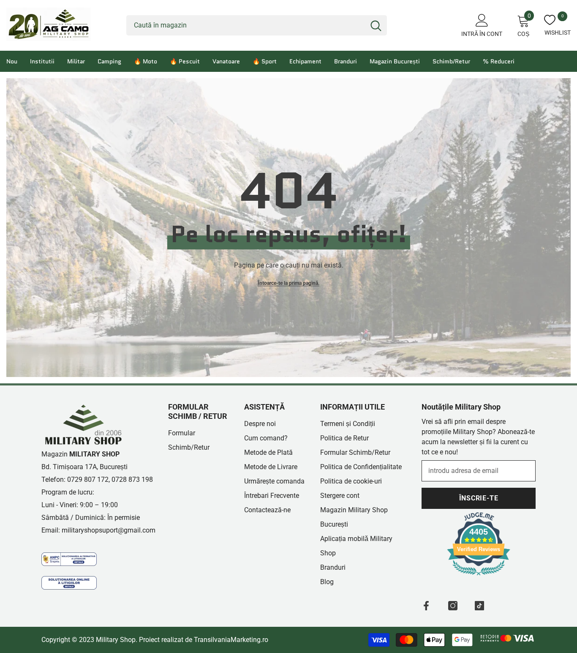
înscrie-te (478, 498)
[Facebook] (426, 606)
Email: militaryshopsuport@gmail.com (98, 530)
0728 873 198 (132, 479)
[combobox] (245, 25)
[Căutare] (256, 25)
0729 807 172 (88, 479)
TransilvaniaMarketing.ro (231, 640)
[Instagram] (453, 606)
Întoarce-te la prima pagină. (288, 283)
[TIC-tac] (479, 606)
